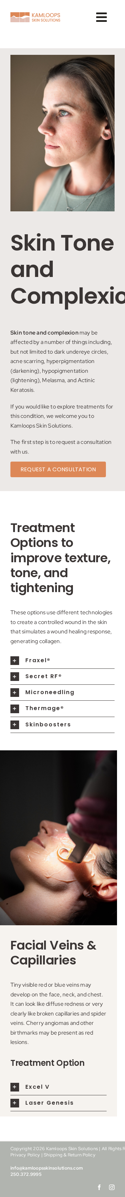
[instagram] (112, 1187)
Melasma (53, 380)
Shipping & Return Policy (69, 1155)
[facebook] (99, 1187)
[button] (62, 660)
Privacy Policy (25, 1155)
